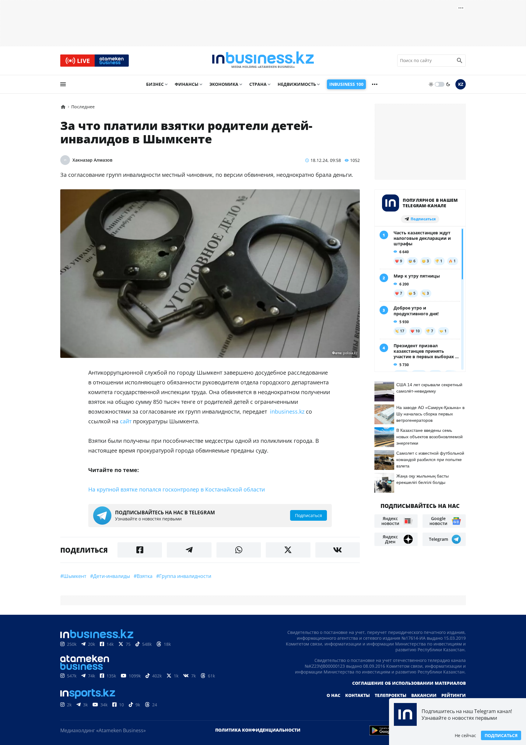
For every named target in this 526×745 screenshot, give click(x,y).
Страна (258, 84)
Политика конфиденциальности (257, 730)
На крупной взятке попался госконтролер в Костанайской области (176, 489)
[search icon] (460, 60)
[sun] (431, 84)
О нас (333, 695)
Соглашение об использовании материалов (409, 683)
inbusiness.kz (287, 411)
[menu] (63, 84)
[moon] (448, 84)
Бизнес (155, 84)
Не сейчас (465, 735)
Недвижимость (297, 84)
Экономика (223, 84)
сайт (126, 421)
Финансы (186, 84)
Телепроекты (390, 695)
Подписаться (501, 735)
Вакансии (424, 695)
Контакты (357, 695)
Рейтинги (453, 695)
